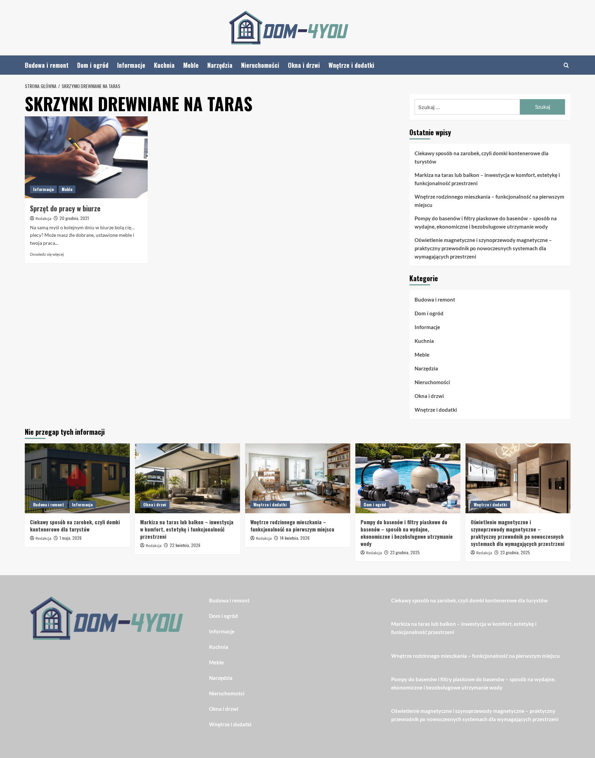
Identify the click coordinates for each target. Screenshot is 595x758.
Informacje (131, 65)
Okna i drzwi (304, 65)
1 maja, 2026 (71, 538)
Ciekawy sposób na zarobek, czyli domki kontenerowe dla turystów (482, 157)
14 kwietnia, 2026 (295, 538)
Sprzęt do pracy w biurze (65, 208)
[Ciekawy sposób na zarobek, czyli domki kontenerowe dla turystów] (77, 478)
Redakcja (43, 219)
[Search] (566, 65)
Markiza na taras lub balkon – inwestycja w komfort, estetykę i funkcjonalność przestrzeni (487, 179)
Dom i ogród (92, 65)
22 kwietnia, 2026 (185, 545)
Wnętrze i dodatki (351, 65)
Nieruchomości (260, 65)
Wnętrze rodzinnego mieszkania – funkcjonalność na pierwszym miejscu (489, 200)
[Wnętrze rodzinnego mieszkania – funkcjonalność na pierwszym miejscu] (297, 478)
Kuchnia (164, 65)
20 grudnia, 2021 (74, 218)
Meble (191, 65)
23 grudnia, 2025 (405, 552)
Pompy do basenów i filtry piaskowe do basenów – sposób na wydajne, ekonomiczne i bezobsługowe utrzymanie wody (486, 222)
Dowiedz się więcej (47, 254)
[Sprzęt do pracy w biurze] (86, 157)
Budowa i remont (47, 65)
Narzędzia (219, 65)
